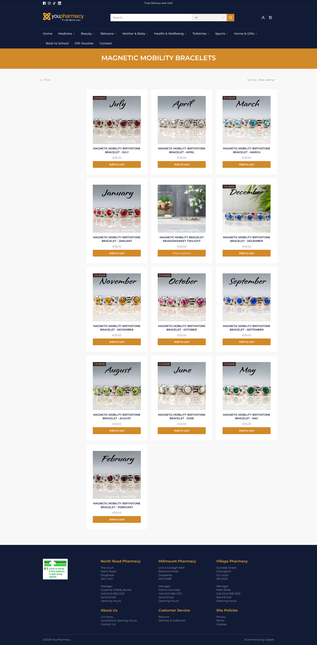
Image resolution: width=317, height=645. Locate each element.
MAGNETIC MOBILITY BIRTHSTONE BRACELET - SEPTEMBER (246, 327)
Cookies (221, 624)
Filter (47, 79)
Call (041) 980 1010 (170, 593)
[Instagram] (49, 3)
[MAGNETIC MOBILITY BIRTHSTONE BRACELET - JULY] (117, 120)
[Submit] (230, 17)
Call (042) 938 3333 (228, 593)
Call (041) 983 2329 (112, 593)
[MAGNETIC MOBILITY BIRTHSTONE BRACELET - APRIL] (182, 120)
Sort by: (252, 80)
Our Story (107, 616)
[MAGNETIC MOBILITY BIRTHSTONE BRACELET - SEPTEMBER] (247, 297)
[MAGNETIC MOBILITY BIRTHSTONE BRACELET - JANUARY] (117, 209)
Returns (163, 616)
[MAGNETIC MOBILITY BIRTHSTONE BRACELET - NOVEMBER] (117, 297)
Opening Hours (111, 600)
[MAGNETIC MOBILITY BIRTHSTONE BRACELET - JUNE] (182, 386)
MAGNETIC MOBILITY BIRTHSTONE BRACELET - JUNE (181, 416)
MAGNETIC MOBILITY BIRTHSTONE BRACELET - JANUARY (117, 239)
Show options (182, 253)
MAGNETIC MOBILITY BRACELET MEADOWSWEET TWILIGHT (182, 239)
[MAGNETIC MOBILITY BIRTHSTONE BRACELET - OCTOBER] (182, 297)
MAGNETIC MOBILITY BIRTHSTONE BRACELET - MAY (246, 416)
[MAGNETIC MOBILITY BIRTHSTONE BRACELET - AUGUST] (117, 386)
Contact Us (108, 624)
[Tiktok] (54, 3)
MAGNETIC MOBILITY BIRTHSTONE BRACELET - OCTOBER (181, 327)
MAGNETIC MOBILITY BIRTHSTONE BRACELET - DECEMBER (246, 239)
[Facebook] (44, 3)
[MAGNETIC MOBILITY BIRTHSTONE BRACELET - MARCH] (247, 120)
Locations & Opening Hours (119, 620)
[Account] (263, 17)
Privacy (221, 616)
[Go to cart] (270, 17)
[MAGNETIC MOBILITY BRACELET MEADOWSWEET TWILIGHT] (182, 209)
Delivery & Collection (172, 620)
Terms (220, 620)
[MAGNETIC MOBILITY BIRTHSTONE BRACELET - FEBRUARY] (117, 475)
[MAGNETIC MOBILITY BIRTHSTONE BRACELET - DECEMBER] (247, 209)
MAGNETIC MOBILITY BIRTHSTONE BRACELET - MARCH (246, 150)
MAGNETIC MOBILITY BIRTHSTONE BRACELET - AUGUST (117, 416)
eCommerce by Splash (259, 639)
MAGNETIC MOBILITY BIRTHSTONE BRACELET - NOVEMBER (117, 327)
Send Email (108, 597)
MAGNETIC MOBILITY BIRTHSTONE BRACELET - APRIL (181, 150)
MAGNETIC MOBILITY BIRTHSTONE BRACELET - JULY (117, 150)
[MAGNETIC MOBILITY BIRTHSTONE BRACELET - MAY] (247, 386)
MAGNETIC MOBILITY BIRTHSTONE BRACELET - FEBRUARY (117, 505)
